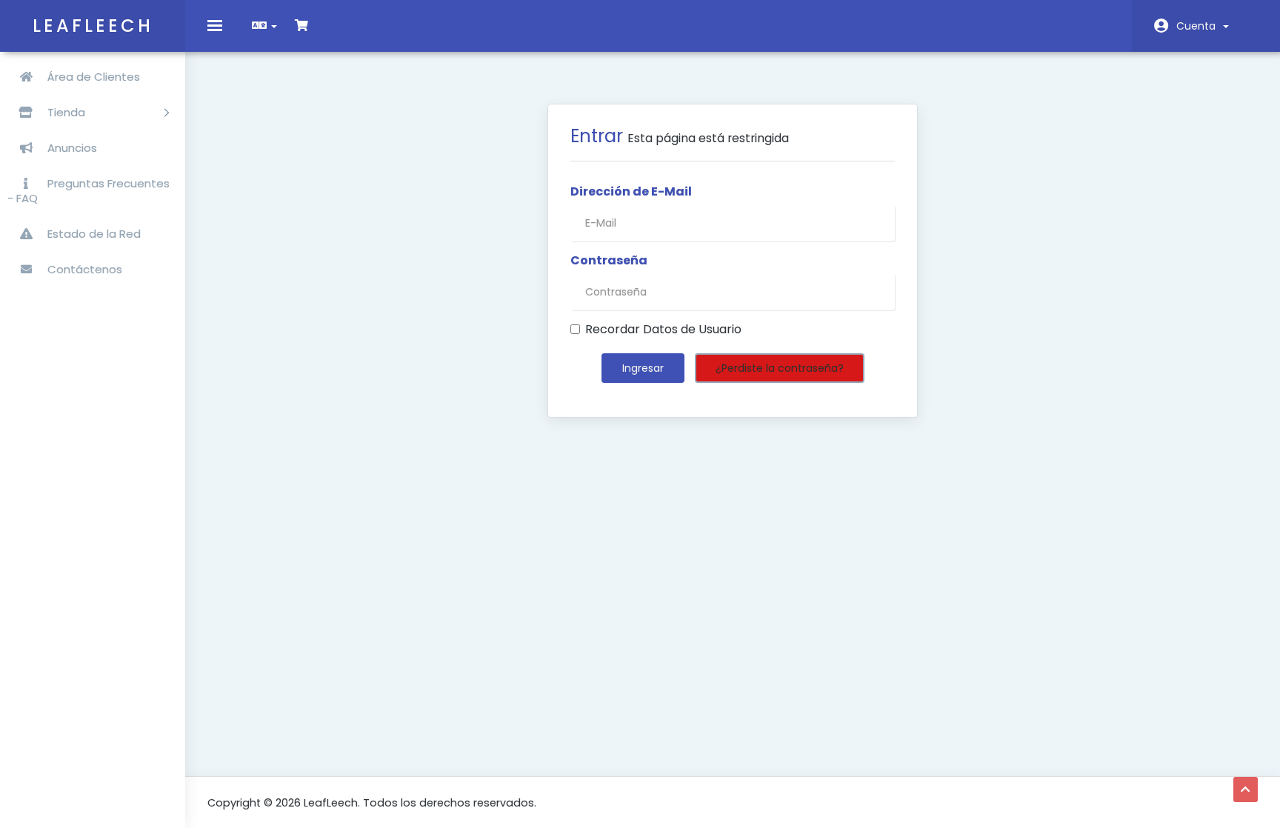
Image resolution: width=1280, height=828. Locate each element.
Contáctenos (83, 269)
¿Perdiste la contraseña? (780, 368)
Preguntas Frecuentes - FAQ (88, 191)
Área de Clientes (92, 76)
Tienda (67, 112)
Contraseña (608, 261)
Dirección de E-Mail (631, 192)
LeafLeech (93, 25)
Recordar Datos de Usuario (663, 329)
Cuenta (1198, 26)
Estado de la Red (92, 233)
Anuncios (70, 148)
